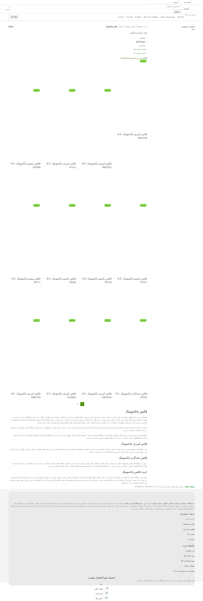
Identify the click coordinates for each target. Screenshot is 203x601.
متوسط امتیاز (140, 42)
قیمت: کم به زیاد (139, 49)
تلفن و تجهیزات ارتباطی (127, 26)
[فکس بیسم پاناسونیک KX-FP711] (25, 188)
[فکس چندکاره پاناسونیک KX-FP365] (131, 303)
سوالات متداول (189, 566)
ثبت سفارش (190, 551)
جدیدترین (142, 45)
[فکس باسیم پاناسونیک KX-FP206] (60, 188)
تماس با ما (191, 534)
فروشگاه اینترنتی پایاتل (133, 503)
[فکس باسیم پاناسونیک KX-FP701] (131, 188)
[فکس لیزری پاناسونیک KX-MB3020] (96, 303)
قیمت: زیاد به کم (139, 53)
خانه (145, 26)
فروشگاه (140, 26)
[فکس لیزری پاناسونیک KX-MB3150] (134, 58)
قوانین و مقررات (189, 529)
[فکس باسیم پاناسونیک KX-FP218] (96, 188)
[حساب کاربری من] (18, 9)
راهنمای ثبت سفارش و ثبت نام (184, 571)
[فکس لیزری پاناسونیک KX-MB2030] (25, 303)
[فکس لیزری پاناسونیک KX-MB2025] (96, 73)
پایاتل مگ (14, 17)
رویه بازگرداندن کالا (188, 561)
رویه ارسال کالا (189, 556)
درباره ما (192, 539)
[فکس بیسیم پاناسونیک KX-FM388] (25, 73)
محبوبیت (142, 38)
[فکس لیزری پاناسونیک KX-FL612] (60, 73)
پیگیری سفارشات (188, 524)
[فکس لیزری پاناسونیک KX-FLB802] (60, 303)
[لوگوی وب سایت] (186, 9)
